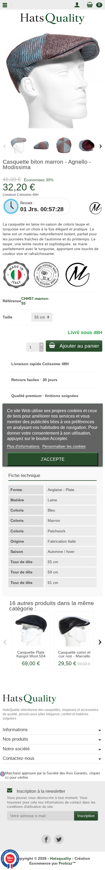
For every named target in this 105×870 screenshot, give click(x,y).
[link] (46, 839)
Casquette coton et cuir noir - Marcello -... (74, 656)
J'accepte (53, 459)
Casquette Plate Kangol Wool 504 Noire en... (31, 656)
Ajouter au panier (79, 346)
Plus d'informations (23, 446)
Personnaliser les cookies (64, 446)
